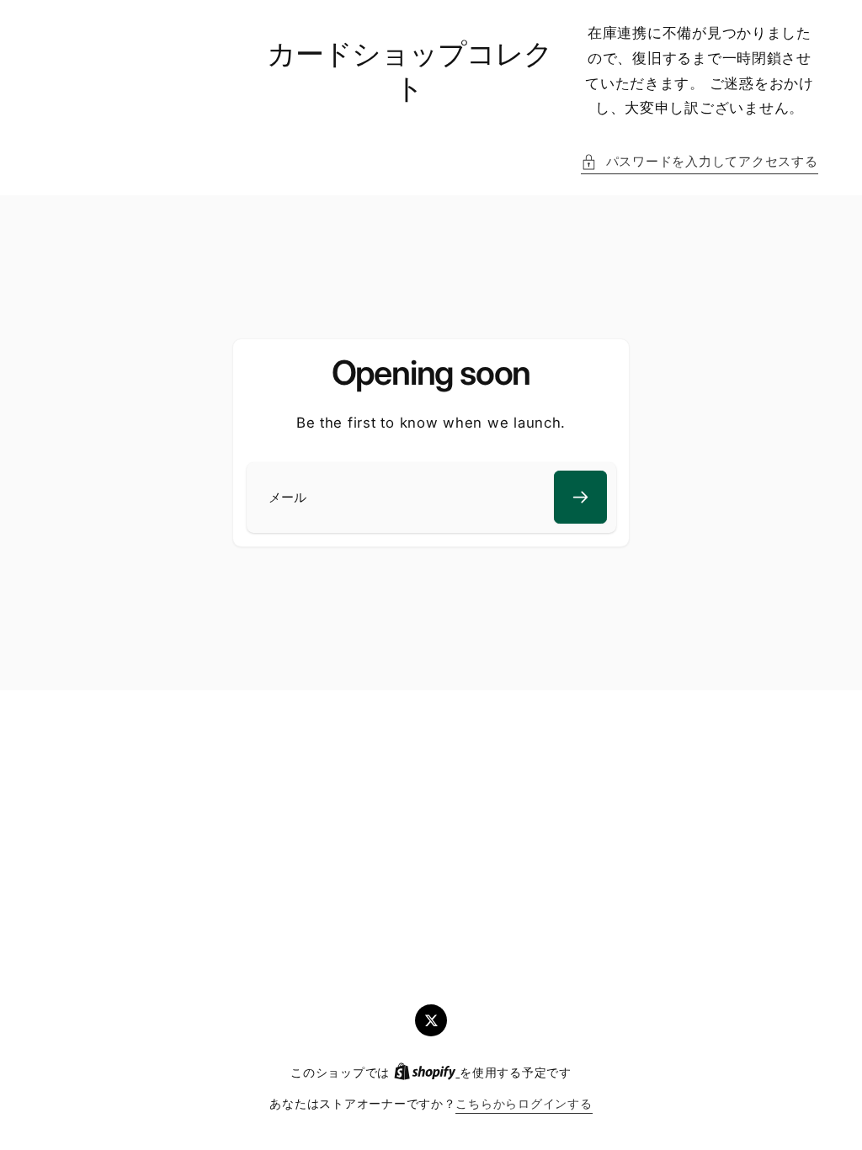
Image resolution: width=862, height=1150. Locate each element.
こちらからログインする (523, 1103)
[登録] (580, 497)
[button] (699, 162)
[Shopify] (427, 1072)
